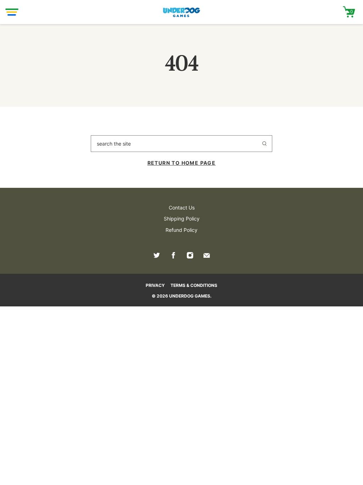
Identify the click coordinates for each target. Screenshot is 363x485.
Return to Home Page (181, 163)
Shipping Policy (182, 219)
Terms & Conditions (194, 285)
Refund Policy (181, 230)
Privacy (155, 285)
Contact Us (182, 208)
